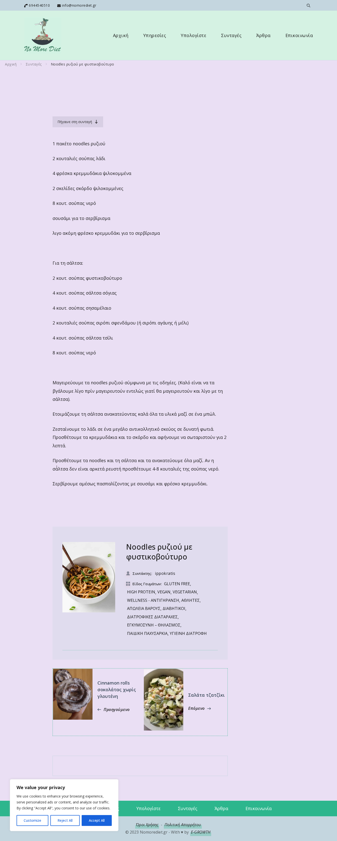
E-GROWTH (200, 832)
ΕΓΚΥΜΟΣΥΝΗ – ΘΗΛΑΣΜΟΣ (153, 625)
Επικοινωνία (299, 35)
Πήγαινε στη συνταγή (74, 121)
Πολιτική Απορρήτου (183, 824)
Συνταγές (231, 35)
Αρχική (121, 35)
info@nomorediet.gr (79, 5)
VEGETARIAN (185, 592)
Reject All (65, 820)
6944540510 (39, 5)
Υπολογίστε (193, 35)
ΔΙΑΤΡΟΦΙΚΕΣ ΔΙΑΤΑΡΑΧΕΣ (152, 617)
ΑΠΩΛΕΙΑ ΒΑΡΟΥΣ (143, 608)
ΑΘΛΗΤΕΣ (190, 600)
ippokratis (165, 573)
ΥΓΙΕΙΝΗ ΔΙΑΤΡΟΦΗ (188, 633)
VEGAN (163, 592)
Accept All (97, 820)
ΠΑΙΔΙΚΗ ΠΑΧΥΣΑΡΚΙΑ (147, 633)
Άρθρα (263, 35)
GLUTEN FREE (177, 583)
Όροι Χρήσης (147, 824)
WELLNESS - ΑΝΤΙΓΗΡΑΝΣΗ (153, 600)
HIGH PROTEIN (141, 592)
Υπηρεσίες (154, 35)
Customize (32, 820)
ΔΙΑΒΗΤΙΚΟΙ (174, 608)
